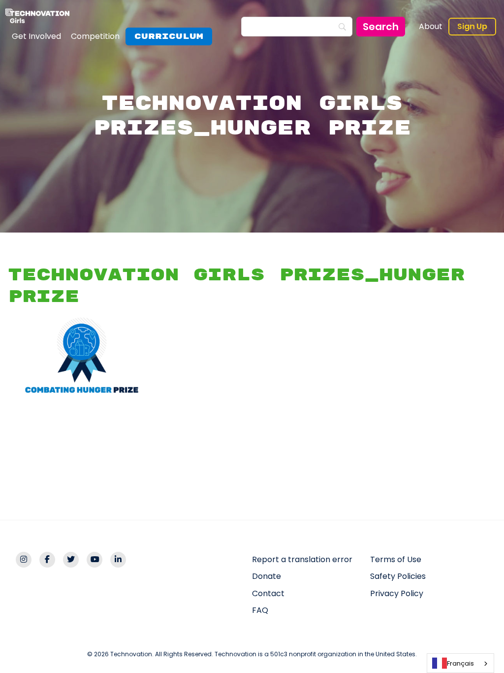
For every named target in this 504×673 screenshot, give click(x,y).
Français (460, 663)
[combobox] (460, 663)
